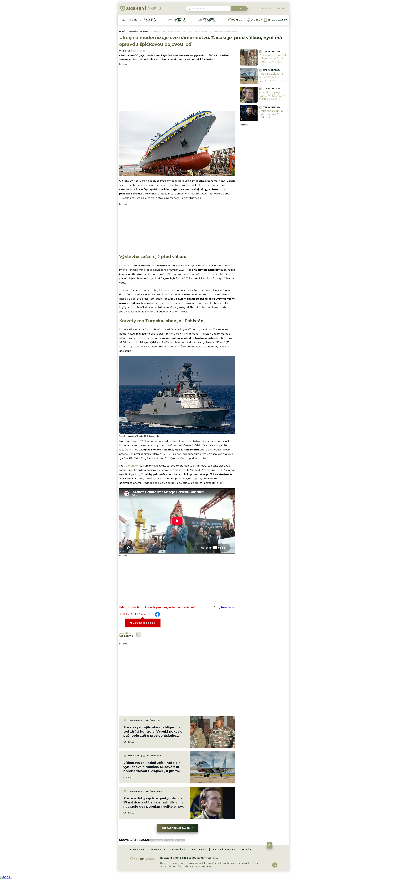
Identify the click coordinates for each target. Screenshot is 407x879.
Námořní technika (179, 20)
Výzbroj (256, 20)
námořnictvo (156, 840)
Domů (122, 31)
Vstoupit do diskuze (143, 623)
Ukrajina (164, 290)
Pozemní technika (209, 20)
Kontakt (137, 849)
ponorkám (132, 465)
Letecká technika (150, 20)
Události (238, 20)
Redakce (158, 849)
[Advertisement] (177, 87)
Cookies (199, 849)
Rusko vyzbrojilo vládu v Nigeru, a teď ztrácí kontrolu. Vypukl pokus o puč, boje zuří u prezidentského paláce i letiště (273, 63)
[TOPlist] (6, 877)
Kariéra (179, 849)
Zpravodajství (277, 20)
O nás (247, 849)
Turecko (169, 840)
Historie (132, 20)
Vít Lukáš (124, 50)
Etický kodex (224, 849)
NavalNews (228, 607)
